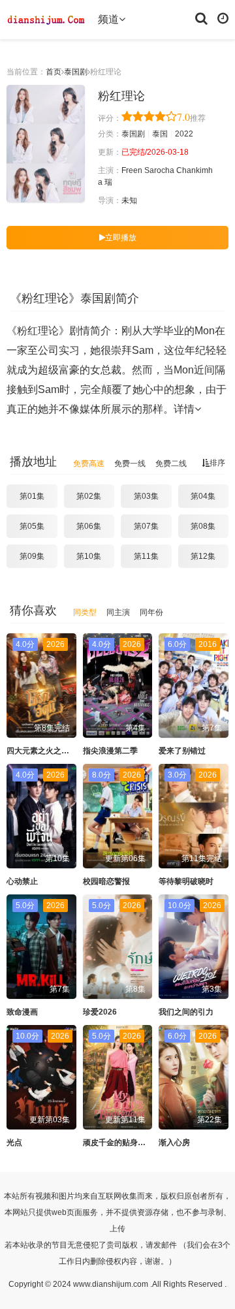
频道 (108, 19)
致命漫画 (22, 1012)
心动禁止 (22, 881)
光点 (14, 1142)
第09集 (32, 556)
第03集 (146, 496)
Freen (131, 170)
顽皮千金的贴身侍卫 (118, 1142)
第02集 (88, 496)
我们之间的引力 (186, 1012)
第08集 (203, 526)
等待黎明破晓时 (186, 881)
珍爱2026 (100, 1012)
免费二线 (171, 463)
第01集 (32, 496)
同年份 (151, 612)
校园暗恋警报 (106, 881)
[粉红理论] (46, 143)
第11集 (146, 556)
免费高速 (88, 463)
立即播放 (120, 237)
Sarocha (159, 170)
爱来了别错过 (182, 750)
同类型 (85, 612)
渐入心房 (174, 1142)
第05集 (32, 526)
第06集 (88, 526)
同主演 (118, 612)
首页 (53, 71)
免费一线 (130, 463)
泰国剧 (75, 71)
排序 (217, 462)
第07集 (146, 526)
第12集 (203, 556)
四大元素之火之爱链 (42, 750)
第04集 (203, 496)
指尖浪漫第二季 (110, 750)
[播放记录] (222, 17)
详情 (184, 409)
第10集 (88, 556)
